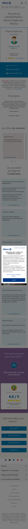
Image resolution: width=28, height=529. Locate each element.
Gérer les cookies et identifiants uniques (14, 275)
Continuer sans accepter (19, 247)
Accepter (14, 280)
